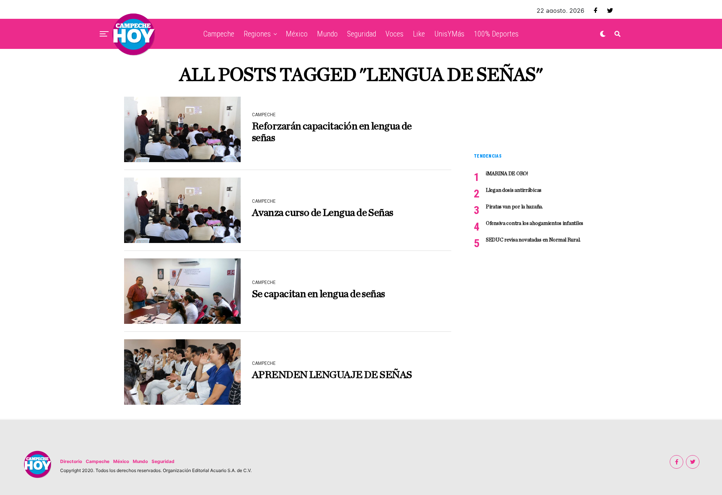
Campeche (218, 33)
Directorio (71, 461)
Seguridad (361, 33)
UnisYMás (449, 33)
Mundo (327, 33)
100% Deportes (496, 33)
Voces (394, 33)
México (297, 33)
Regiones (257, 33)
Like (419, 33)
